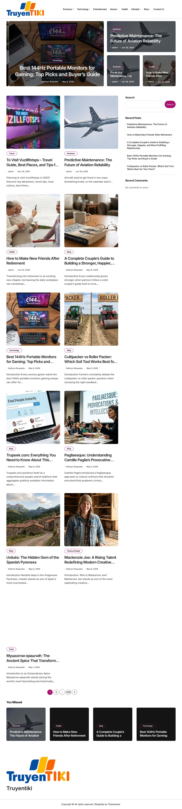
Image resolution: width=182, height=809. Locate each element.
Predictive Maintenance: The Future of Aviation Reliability (147, 125)
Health (125, 9)
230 (68, 692)
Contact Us (158, 9)
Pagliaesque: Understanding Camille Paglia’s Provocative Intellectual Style (88, 460)
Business (67, 9)
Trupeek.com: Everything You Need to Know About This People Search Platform (31, 460)
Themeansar (114, 804)
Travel (11, 153)
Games (113, 9)
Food (11, 649)
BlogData (99, 804)
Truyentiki (19, 788)
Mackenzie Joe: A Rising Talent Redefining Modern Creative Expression (90, 562)
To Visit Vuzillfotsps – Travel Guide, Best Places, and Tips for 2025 (32, 165)
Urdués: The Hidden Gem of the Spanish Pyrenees (32, 559)
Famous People (73, 551)
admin (115, 47)
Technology (82, 9)
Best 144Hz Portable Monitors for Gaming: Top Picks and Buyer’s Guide (31, 362)
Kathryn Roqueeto (47, 82)
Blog (146, 9)
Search (130, 97)
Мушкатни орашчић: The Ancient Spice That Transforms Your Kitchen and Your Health (32, 660)
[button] (99, 54)
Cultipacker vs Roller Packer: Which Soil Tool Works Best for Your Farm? (89, 362)
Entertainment (100, 9)
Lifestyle (135, 9)
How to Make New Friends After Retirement (157, 76)
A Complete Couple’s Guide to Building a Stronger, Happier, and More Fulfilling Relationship (90, 263)
